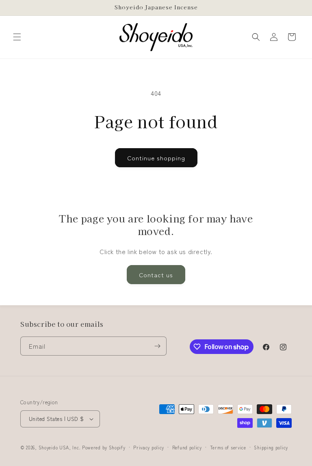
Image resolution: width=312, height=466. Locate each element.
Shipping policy (271, 447)
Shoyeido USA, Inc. (60, 447)
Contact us (156, 274)
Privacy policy (148, 447)
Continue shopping (156, 157)
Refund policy (187, 447)
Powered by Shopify (104, 447)
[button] (17, 37)
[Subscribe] (157, 346)
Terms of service (228, 447)
